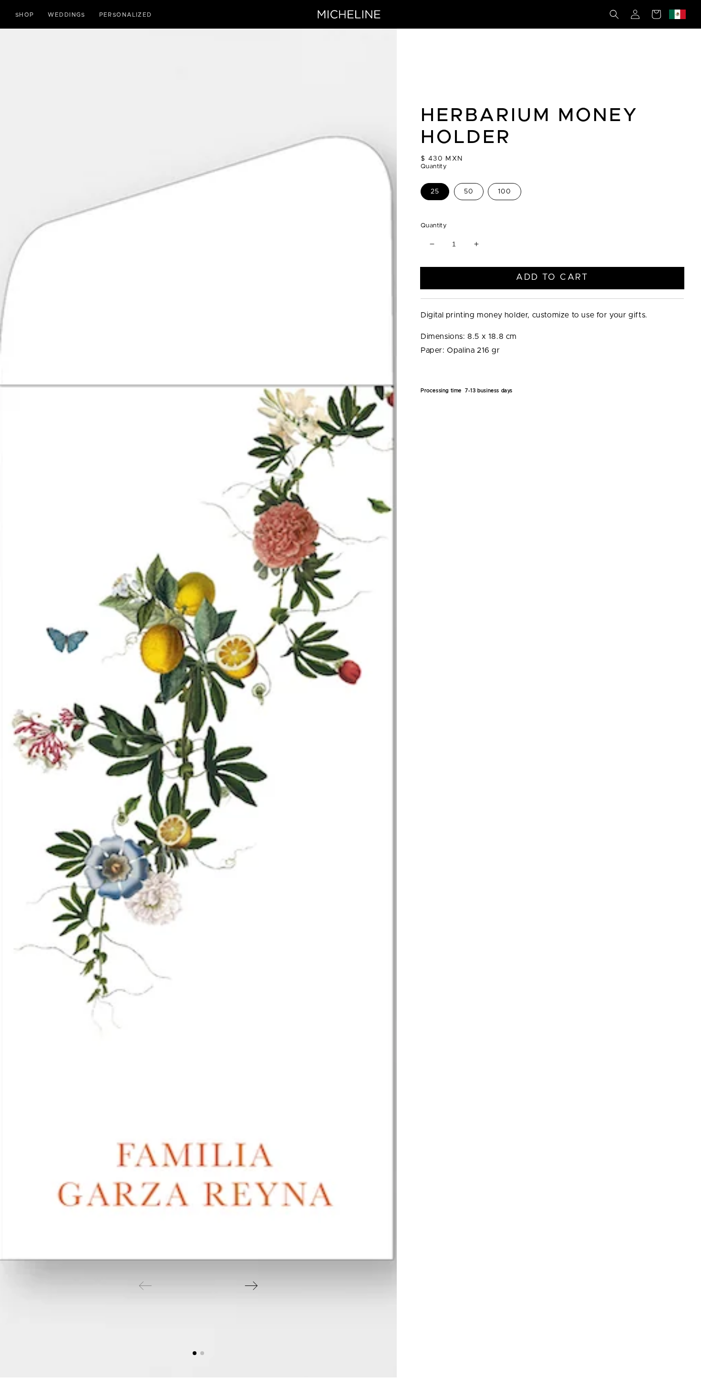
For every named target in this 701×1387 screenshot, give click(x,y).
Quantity (433, 226)
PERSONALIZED (125, 15)
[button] (614, 14)
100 (504, 191)
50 (469, 191)
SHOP (24, 15)
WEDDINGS (66, 15)
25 (435, 191)
